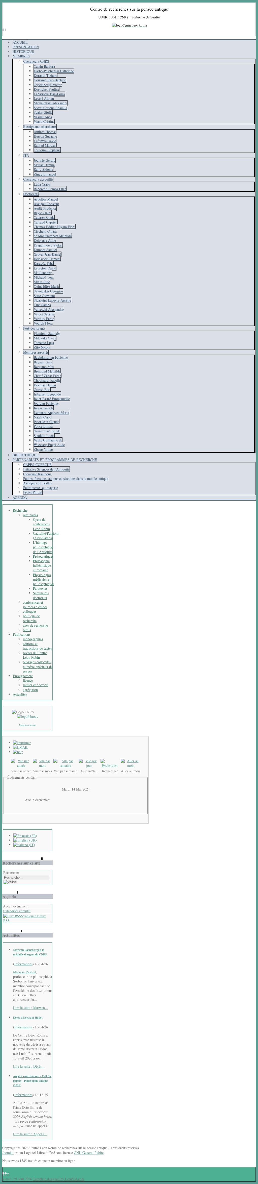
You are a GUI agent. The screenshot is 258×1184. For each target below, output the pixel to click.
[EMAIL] (20, 747)
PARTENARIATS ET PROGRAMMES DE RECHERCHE (55, 459)
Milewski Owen (45, 338)
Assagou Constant (46, 203)
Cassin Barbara (44, 66)
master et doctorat (35, 684)
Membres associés (35, 352)
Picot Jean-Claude (46, 421)
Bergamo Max (44, 366)
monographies (33, 638)
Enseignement (23, 675)
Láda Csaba (42, 184)
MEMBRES (21, 56)
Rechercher (11, 872)
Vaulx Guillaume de (48, 440)
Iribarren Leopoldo (47, 394)
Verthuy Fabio (44, 318)
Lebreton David (45, 268)
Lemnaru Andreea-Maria (51, 412)
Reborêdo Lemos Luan (50, 188)
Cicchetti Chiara (45, 231)
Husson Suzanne (45, 136)
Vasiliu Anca (43, 116)
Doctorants (31, 193)
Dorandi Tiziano (45, 75)
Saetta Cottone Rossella (50, 107)
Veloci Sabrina (44, 314)
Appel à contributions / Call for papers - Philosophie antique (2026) (32, 1080)
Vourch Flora (43, 323)
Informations (23, 963)
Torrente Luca (44, 342)
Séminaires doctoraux (41, 595)
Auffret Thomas (45, 131)
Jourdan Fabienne (46, 403)
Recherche (20, 510)
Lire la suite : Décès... (29, 1066)
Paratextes (40, 588)
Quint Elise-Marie (46, 286)
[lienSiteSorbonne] (27, 716)
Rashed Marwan (45, 145)
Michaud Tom (44, 277)
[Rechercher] (110, 765)
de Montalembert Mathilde (53, 235)
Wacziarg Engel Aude (49, 444)
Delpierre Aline (45, 240)
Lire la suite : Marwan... (30, 1007)
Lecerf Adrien (44, 98)
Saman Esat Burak (47, 431)
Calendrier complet (16, 910)
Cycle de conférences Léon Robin (41, 524)
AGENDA (20, 497)
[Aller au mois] (131, 765)
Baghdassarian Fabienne (51, 357)
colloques (29, 611)
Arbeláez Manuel (46, 199)
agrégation (30, 689)
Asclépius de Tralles (37, 483)
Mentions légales (27, 725)
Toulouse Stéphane (47, 149)
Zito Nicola (42, 347)
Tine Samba (42, 304)
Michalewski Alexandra (50, 103)
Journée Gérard (44, 160)
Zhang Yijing (43, 449)
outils (27, 629)
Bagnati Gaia (43, 362)
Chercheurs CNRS (36, 61)
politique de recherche (31, 618)
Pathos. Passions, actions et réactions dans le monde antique (65, 478)
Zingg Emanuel (45, 174)
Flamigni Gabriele (47, 333)
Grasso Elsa (42, 389)
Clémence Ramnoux (37, 474)
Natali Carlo (42, 417)
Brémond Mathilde (47, 371)
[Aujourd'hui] (89, 765)
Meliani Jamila (44, 164)
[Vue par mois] (42, 765)
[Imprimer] (22, 742)
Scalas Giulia (43, 112)
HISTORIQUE (23, 51)
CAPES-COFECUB (37, 464)
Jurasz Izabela (43, 408)
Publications (21, 634)
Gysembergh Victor (48, 84)
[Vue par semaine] (65, 765)
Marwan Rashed (24, 972)
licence (28, 680)
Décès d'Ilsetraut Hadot (28, 1017)
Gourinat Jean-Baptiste (50, 80)
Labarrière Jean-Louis (49, 93)
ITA (26, 155)
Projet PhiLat (32, 492)
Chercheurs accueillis (38, 179)
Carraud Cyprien (45, 222)
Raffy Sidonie (43, 169)
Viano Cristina (44, 121)
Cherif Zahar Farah (47, 375)
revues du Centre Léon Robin (35, 655)
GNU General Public (89, 1152)
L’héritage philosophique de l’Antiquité (43, 547)
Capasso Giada (44, 217)
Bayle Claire (42, 212)
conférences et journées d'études (35, 604)
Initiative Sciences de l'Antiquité (46, 469)
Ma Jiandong (43, 272)
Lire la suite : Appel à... (30, 1133)
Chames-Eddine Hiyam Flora (54, 226)
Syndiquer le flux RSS (24, 918)
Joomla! (8, 1152)
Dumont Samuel (45, 249)
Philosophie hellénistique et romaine (42, 565)
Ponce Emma (43, 426)
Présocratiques (43, 556)
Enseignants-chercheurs (39, 126)
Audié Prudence (45, 208)
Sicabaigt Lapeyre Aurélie (52, 300)
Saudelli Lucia (44, 435)
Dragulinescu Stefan (48, 245)
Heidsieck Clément (47, 258)
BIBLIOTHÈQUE (26, 455)
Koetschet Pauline (46, 89)
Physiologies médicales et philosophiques (43, 579)
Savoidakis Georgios (48, 291)
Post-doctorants (34, 328)
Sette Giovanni (44, 295)
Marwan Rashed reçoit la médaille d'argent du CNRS (30, 952)
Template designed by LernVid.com (58, 1178)
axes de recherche (35, 625)
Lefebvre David (45, 140)
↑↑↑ (6, 1174)
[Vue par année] (21, 765)
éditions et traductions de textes (37, 646)
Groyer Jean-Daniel (47, 254)
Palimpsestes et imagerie (40, 487)
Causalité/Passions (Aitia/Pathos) (46, 535)
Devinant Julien (45, 385)
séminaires (30, 514)
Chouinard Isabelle (47, 380)
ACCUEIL (20, 42)
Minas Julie (42, 281)
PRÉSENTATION (26, 46)
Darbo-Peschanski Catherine (54, 70)
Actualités (20, 694)
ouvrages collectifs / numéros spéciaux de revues (37, 666)
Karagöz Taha (43, 263)
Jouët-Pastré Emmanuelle (52, 398)
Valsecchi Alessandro (49, 309)
